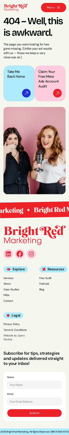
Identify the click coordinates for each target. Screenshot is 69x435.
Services (8, 278)
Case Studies (11, 289)
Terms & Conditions (15, 330)
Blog (41, 289)
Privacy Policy (11, 324)
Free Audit (45, 278)
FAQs (6, 295)
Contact (8, 300)
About (7, 283)
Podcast (44, 283)
